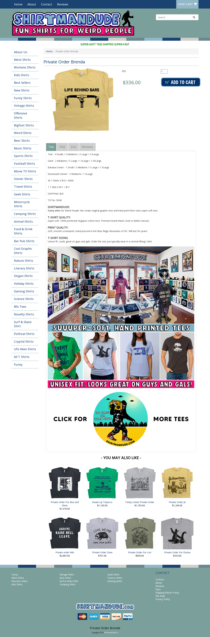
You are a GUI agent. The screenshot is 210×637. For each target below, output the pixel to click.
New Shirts (21, 90)
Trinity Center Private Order (139, 502)
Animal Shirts (23, 221)
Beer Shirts (22, 141)
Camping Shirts (25, 214)
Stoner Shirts (23, 179)
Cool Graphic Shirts (23, 251)
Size (73, 147)
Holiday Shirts (24, 284)
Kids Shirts (21, 75)
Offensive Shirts (20, 115)
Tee (51, 147)
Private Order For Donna (177, 552)
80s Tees (20, 306)
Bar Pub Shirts (24, 241)
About (31, 4)
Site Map (160, 595)
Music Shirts (22, 148)
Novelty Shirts (24, 314)
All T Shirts (21, 357)
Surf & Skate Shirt (23, 324)
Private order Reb (64, 552)
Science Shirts (24, 299)
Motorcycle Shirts (22, 204)
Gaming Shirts (24, 291)
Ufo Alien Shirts (25, 349)
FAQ (62, 147)
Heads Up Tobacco (102, 502)
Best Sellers (22, 83)
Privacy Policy (163, 599)
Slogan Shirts (23, 276)
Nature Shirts (23, 261)
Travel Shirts (23, 186)
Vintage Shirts (24, 106)
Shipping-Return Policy (167, 592)
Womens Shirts (24, 67)
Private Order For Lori (139, 552)
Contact (46, 4)
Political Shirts (24, 334)
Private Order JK (177, 502)
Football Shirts (24, 163)
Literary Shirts (24, 268)
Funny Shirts (23, 98)
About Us (20, 52)
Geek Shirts (22, 194)
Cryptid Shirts (24, 341)
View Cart (186, 4)
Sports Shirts (23, 156)
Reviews (62, 4)
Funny (18, 364)
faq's (158, 589)
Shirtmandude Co (111, 632)
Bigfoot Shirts (24, 125)
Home (18, 4)
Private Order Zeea (102, 552)
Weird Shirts (23, 133)
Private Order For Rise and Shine (65, 504)
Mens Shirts (22, 60)
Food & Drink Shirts (23, 231)
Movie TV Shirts (25, 171)
